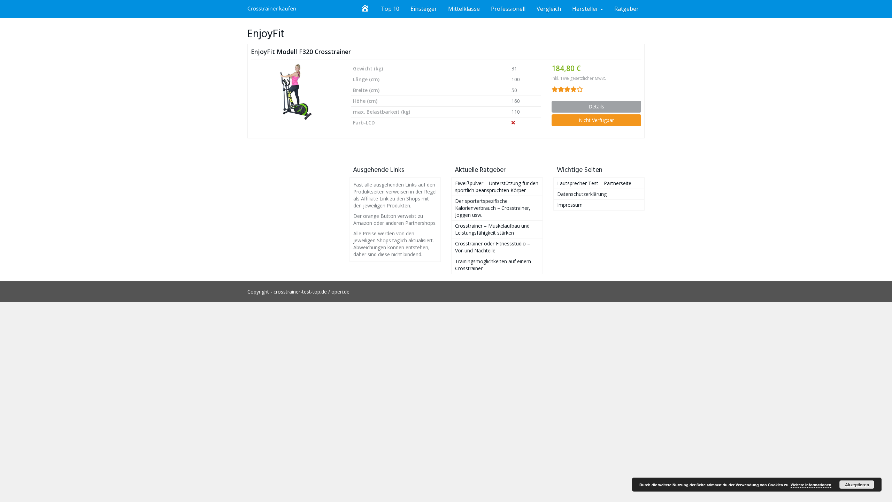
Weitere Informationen (811, 484)
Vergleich (549, 9)
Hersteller (586, 9)
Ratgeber (626, 9)
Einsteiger (423, 9)
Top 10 (390, 9)
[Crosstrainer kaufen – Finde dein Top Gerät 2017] (272, 8)
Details (596, 106)
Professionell (508, 9)
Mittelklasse (464, 9)
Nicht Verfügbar (596, 120)
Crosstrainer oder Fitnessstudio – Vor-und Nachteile (492, 247)
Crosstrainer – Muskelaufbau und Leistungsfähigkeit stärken (492, 229)
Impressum (570, 204)
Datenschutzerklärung (582, 194)
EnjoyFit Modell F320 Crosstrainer (301, 51)
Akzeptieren (857, 484)
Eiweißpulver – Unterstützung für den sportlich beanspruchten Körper (496, 186)
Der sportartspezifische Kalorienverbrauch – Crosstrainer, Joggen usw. (492, 208)
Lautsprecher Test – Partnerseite (594, 183)
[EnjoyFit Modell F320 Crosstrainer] (296, 91)
